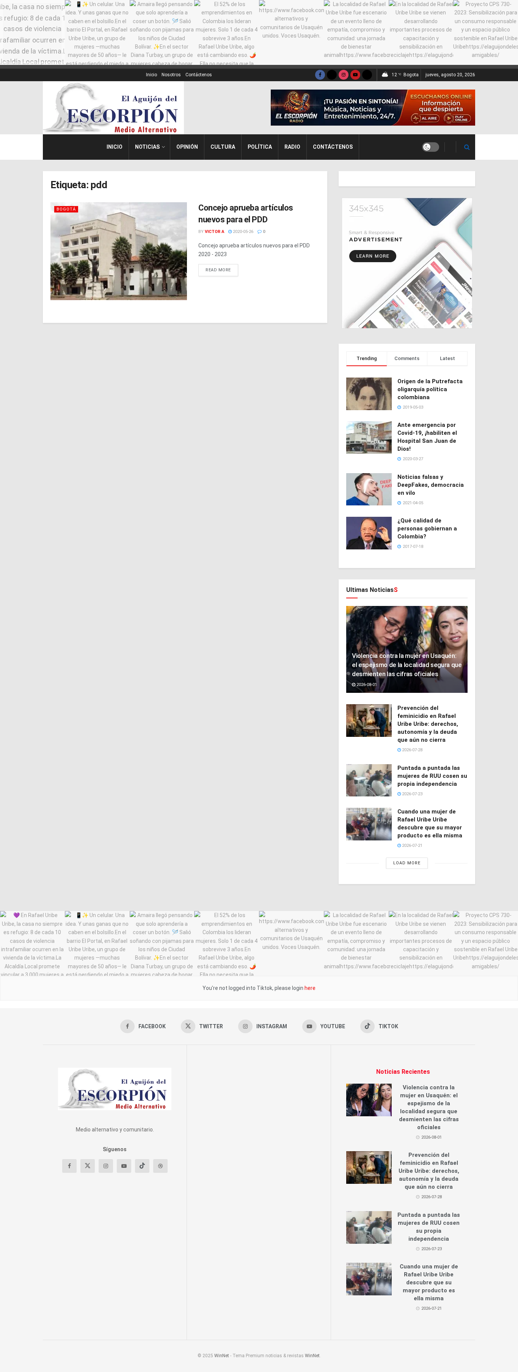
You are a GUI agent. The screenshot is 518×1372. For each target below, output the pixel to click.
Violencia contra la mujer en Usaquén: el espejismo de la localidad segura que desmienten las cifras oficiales (407, 665)
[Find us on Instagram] (343, 75)
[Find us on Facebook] (320, 75)
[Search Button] (467, 147)
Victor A (214, 231)
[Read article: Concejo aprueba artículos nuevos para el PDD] (118, 251)
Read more (222, 269)
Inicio (151, 74)
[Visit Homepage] (113, 107)
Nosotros (171, 74)
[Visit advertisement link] (373, 108)
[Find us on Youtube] (355, 75)
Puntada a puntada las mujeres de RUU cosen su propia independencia (432, 776)
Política (260, 147)
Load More (407, 863)
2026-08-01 (366, 684)
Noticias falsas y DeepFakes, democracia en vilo (430, 485)
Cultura (222, 147)
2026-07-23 (411, 793)
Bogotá (66, 209)
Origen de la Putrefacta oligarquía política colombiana (430, 389)
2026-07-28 (411, 749)
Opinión (187, 147)
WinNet (221, 1355)
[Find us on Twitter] (332, 75)
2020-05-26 (242, 231)
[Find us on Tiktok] (142, 1166)
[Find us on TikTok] (367, 75)
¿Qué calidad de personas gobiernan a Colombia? (427, 528)
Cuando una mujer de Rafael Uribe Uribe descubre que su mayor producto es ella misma (429, 1282)
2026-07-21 (411, 845)
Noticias (147, 147)
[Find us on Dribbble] (160, 1166)
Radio (292, 147)
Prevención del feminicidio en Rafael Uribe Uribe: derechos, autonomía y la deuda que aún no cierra (427, 724)
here (309, 988)
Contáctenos (198, 74)
